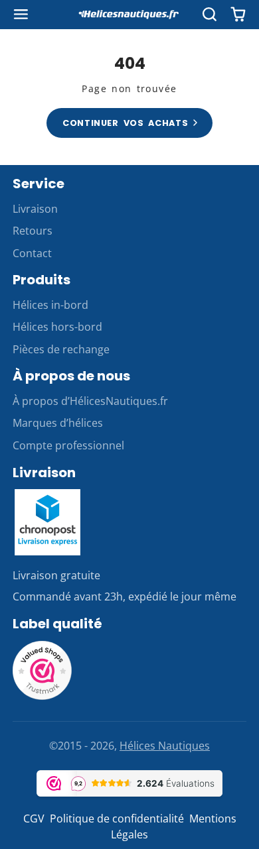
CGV (33, 818)
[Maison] (129, 14)
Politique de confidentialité (117, 818)
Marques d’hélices (58, 423)
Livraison (35, 208)
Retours (32, 230)
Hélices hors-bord (57, 326)
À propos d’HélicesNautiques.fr (90, 401)
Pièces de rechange (61, 349)
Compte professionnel (68, 445)
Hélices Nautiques (165, 745)
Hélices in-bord (50, 305)
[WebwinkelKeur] (42, 696)
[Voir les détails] (48, 522)
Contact (32, 253)
